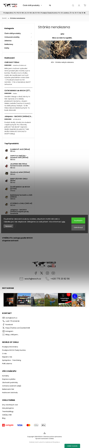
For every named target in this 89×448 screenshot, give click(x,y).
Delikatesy (8, 44)
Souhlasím (78, 220)
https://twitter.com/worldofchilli (41, 273)
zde (63, 222)
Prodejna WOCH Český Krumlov (14, 350)
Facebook (35, 273)
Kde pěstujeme (8, 408)
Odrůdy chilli (7, 415)
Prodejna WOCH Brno (10, 347)
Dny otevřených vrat (10, 405)
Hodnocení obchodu (10, 392)
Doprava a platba (8, 379)
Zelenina (7, 41)
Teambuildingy (7, 411)
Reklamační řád (8, 389)
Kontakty (5, 376)
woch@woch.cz (33, 278)
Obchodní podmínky (10, 382)
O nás (4, 353)
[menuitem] (32, 5)
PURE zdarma (7, 363)
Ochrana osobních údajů (11, 386)
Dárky (6, 48)
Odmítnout (78, 227)
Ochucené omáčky (12, 37)
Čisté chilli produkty (12, 33)
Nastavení (8, 226)
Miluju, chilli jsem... (53, 273)
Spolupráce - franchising (11, 360)
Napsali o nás (7, 357)
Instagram (47, 273)
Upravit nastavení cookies (44, 438)
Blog (3, 418)
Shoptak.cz (56, 442)
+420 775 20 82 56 (60, 278)
